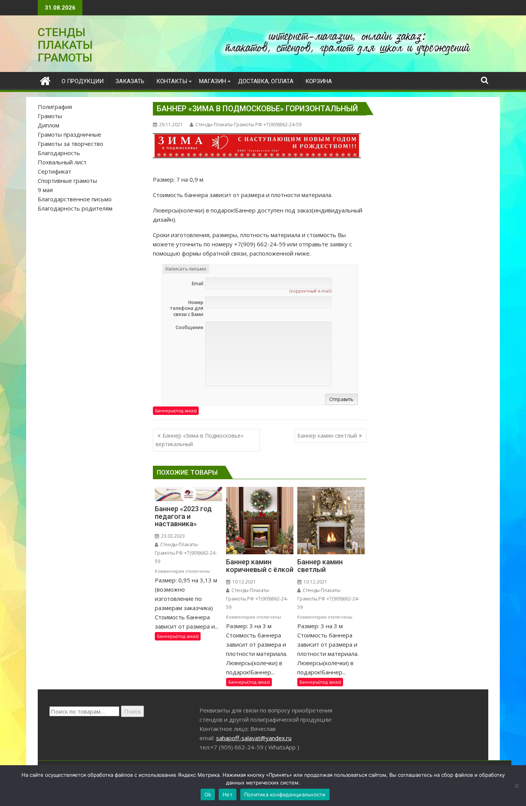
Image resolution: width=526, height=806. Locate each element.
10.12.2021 (243, 582)
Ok (207, 794)
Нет (228, 794)
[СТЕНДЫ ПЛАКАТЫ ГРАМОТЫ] (45, 80)
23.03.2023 (172, 536)
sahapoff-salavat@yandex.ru (253, 738)
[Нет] (516, 785)
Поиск (132, 711)
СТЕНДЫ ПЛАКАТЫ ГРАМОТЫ (65, 44)
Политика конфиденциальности (285, 794)
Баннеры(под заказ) (175, 410)
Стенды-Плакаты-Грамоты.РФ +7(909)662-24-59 (248, 124)
